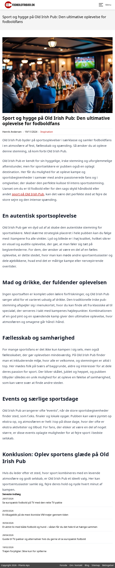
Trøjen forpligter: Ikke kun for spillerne (24, 551)
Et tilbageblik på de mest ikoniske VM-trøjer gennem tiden (35, 514)
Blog (87, 565)
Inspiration (46, 131)
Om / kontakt (75, 565)
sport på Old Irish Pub (28, 194)
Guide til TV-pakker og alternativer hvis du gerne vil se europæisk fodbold (44, 539)
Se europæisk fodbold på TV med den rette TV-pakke (32, 502)
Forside (63, 565)
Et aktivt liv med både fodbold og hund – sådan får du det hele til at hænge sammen (49, 527)
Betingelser (108, 565)
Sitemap (96, 565)
